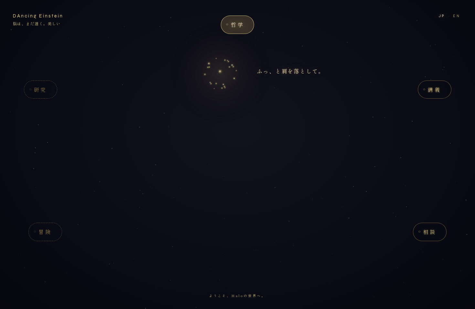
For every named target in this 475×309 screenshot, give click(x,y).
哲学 (237, 24)
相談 (429, 232)
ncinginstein (38, 16)
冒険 (45, 232)
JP (442, 16)
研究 (40, 89)
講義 (434, 89)
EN (456, 16)
